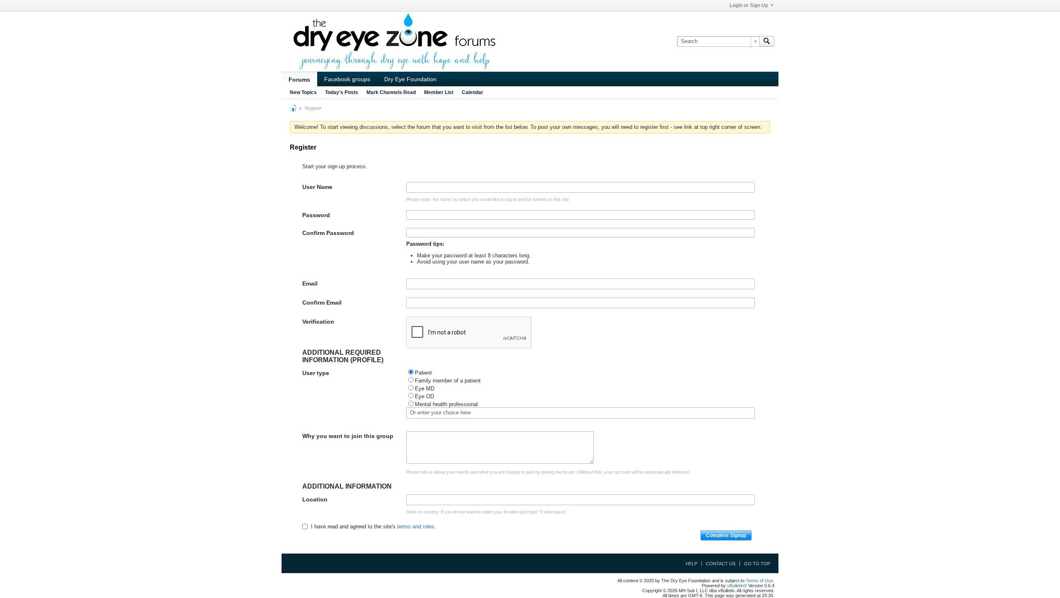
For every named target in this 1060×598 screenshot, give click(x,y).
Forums (299, 79)
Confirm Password (328, 233)
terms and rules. (416, 526)
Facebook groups (347, 79)
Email (310, 283)
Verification (318, 321)
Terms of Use (759, 580)
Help (691, 563)
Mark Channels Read (391, 92)
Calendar (472, 92)
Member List (438, 92)
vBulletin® (737, 585)
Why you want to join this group (347, 436)
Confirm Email (322, 302)
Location (315, 499)
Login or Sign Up (749, 5)
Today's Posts (341, 92)
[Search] (766, 41)
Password (316, 215)
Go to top (757, 563)
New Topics (303, 92)
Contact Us (720, 563)
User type (315, 373)
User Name (317, 187)
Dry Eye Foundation (410, 79)
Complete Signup (726, 535)
